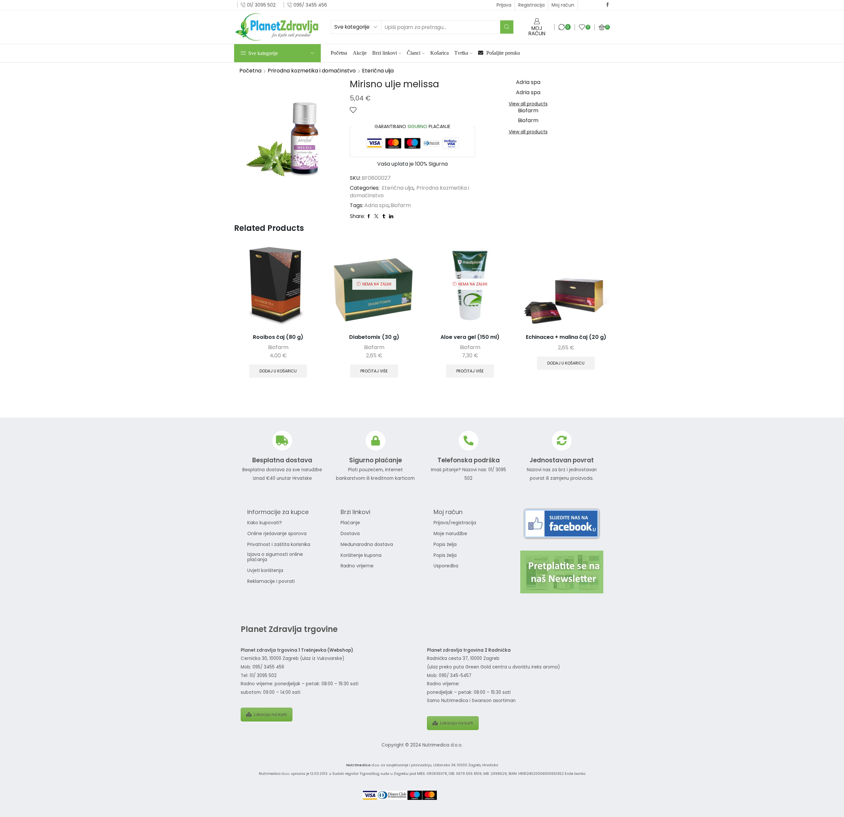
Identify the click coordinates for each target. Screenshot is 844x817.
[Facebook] (607, 5)
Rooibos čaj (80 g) (278, 337)
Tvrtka (461, 53)
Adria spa (376, 205)
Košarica (439, 53)
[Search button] (506, 27)
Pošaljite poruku (502, 53)
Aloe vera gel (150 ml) (469, 337)
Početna (339, 53)
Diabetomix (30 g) (374, 337)
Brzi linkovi (384, 53)
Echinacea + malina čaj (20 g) (566, 337)
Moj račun (563, 5)
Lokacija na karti (270, 714)
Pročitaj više (374, 371)
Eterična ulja (378, 70)
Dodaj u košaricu (278, 371)
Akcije (360, 53)
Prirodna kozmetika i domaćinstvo (312, 70)
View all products (528, 103)
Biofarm (400, 205)
